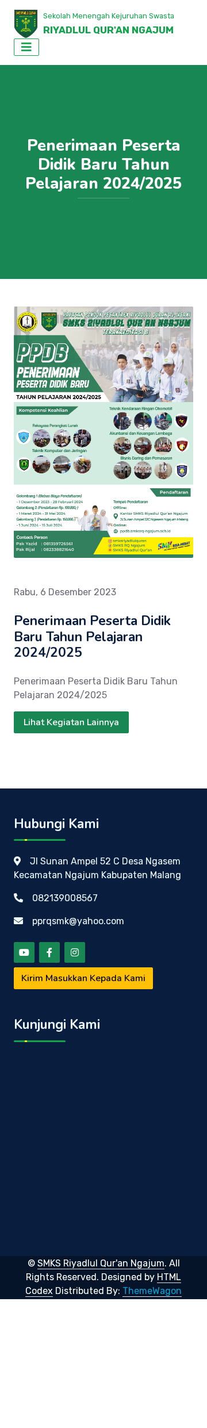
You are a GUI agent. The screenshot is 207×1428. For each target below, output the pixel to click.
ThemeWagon (152, 1290)
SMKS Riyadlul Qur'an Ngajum (100, 1263)
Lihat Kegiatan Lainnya (71, 722)
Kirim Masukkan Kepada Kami (83, 978)
